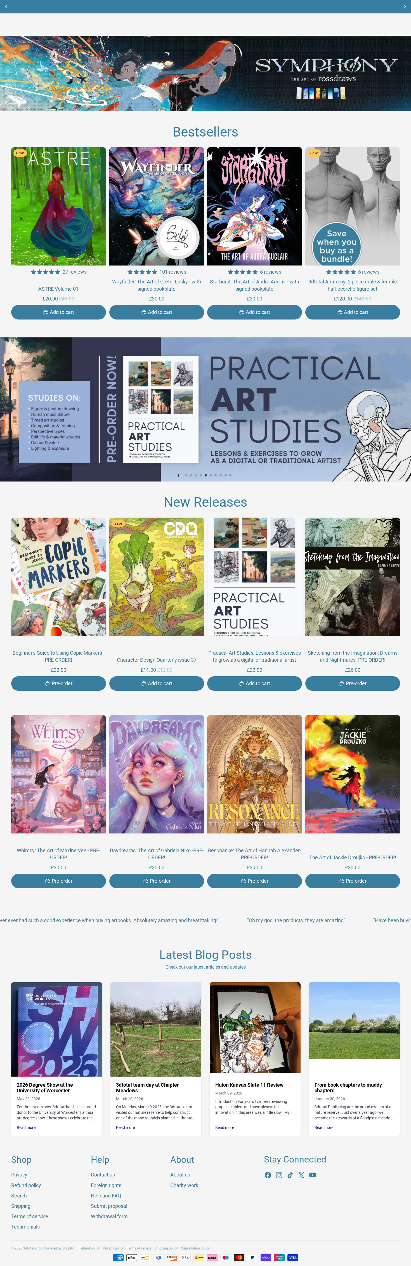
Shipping (20, 1206)
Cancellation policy (195, 1248)
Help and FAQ (106, 1196)
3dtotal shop (32, 1248)
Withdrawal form (109, 1216)
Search (19, 1196)
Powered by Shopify (59, 1248)
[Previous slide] (6, 7)
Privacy (19, 1175)
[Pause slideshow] (178, 475)
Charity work (184, 1185)
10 (230, 475)
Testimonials (25, 1227)
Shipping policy (166, 1248)
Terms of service (29, 1216)
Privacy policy (113, 1248)
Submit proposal (109, 1206)
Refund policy (26, 1185)
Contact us (103, 1175)
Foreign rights (106, 1185)
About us (180, 1175)
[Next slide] (405, 7)
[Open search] (369, 24)
